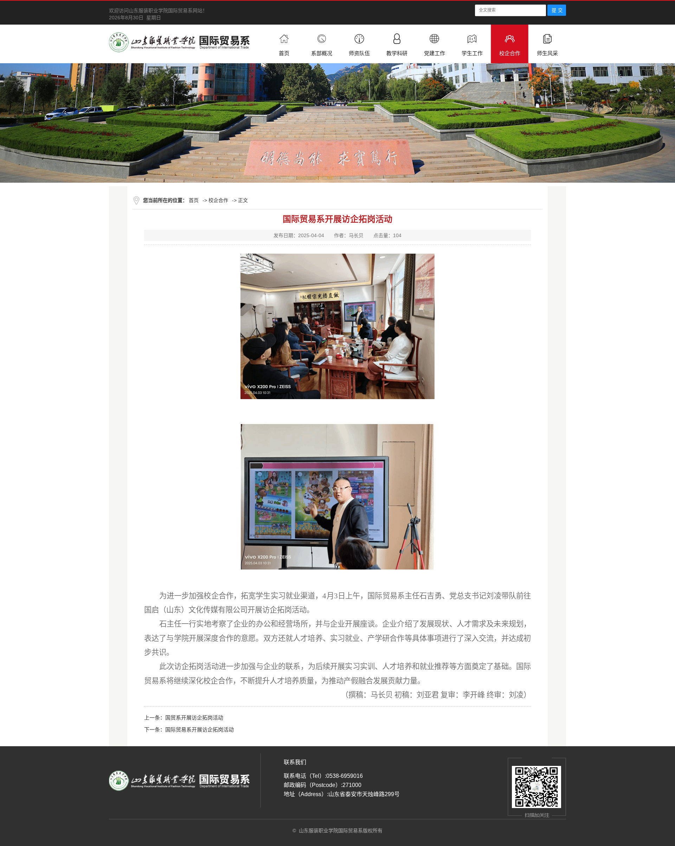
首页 (194, 200)
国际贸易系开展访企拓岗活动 (199, 730)
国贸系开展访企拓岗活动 (194, 718)
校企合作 (218, 200)
